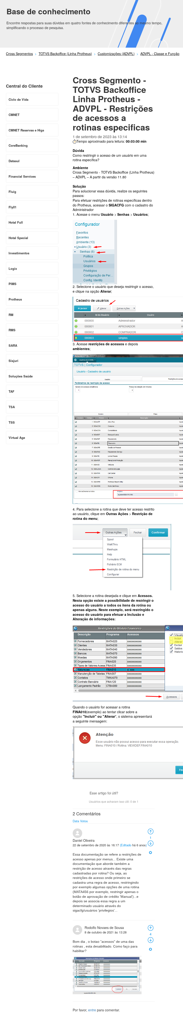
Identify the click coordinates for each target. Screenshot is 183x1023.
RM (11, 314)
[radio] (150, 830)
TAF (11, 391)
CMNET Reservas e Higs (26, 130)
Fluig (12, 191)
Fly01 (12, 207)
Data (76, 821)
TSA (12, 407)
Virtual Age (17, 437)
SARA (13, 345)
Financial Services (22, 176)
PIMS (12, 283)
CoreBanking (18, 145)
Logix (13, 268)
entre (92, 1010)
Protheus (15, 299)
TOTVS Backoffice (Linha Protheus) (65, 53)
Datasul (14, 161)
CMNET (14, 114)
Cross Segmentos (19, 53)
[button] (124, 793)
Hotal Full (16, 222)
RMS (12, 330)
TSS (12, 422)
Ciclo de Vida (18, 99)
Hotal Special (18, 238)
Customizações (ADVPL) (116, 53)
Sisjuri (13, 360)
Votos (84, 821)
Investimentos (19, 253)
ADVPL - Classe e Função (159, 53)
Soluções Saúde (21, 376)
